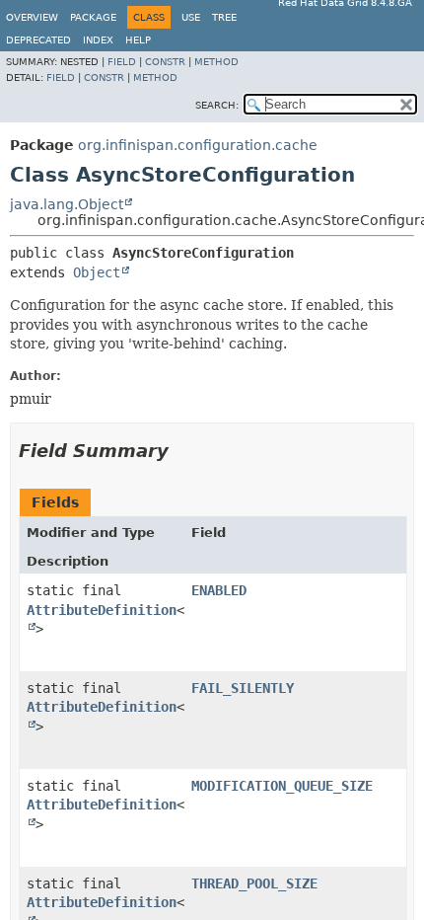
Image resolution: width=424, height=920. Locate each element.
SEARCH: (217, 105)
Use (190, 17)
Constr (165, 61)
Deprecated (38, 40)
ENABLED (219, 590)
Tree (224, 17)
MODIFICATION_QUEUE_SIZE (282, 786)
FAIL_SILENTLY (242, 688)
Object (96, 272)
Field (121, 61)
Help (138, 40)
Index (98, 40)
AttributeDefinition (102, 610)
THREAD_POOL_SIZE (254, 883)
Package (93, 17)
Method (216, 61)
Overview (32, 17)
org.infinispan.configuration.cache (198, 145)
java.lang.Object (66, 204)
